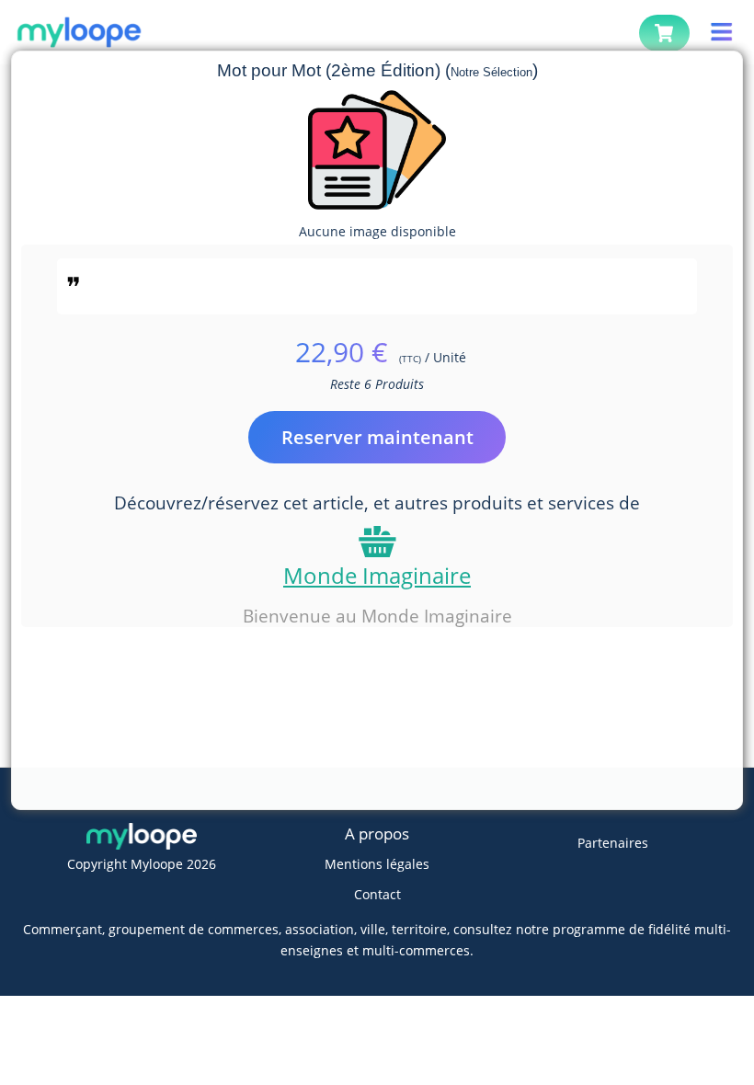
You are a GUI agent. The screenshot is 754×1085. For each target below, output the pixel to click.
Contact (377, 894)
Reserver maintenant (377, 437)
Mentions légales (377, 864)
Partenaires (612, 842)
